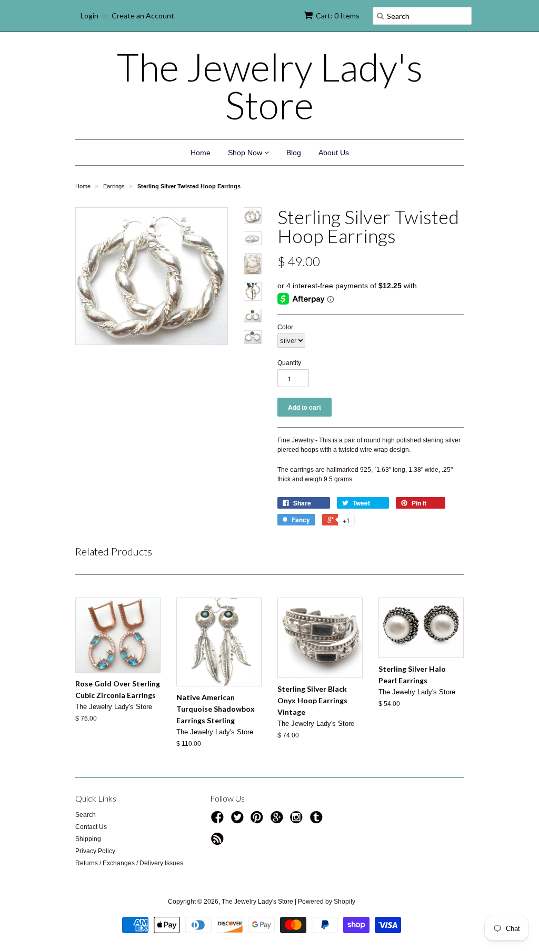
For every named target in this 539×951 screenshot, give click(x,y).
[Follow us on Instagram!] (298, 820)
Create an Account (143, 15)
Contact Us (91, 827)
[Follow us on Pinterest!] (258, 820)
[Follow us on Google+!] (278, 820)
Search (85, 814)
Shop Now (246, 152)
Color (285, 327)
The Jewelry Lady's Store (270, 86)
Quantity (289, 363)
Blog (293, 152)
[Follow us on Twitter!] (239, 820)
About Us (333, 152)
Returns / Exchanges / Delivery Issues (129, 863)
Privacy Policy (95, 851)
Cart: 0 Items (338, 15)
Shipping (88, 839)
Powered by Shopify (326, 901)
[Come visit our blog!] (318, 820)
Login (89, 15)
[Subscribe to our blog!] (219, 842)
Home (201, 152)
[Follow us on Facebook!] (219, 820)
